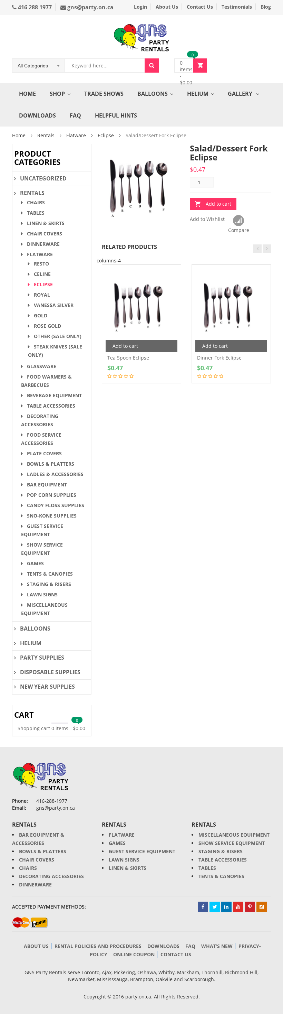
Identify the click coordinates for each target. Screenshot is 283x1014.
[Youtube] (238, 907)
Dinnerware (43, 244)
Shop (57, 93)
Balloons (152, 93)
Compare (238, 221)
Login (140, 6)
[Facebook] (203, 907)
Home (27, 93)
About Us (167, 6)
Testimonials (237, 6)
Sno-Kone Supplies (52, 515)
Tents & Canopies (50, 573)
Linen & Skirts (46, 223)
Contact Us (200, 6)
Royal (42, 294)
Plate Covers (44, 453)
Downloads (37, 115)
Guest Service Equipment (142, 851)
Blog (266, 6)
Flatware (76, 135)
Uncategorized (43, 178)
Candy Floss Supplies (55, 505)
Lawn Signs (42, 594)
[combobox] (38, 66)
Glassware (41, 366)
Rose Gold (47, 326)
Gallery (241, 93)
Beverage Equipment (54, 395)
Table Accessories (51, 405)
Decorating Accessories (51, 876)
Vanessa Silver (54, 305)
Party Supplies (42, 657)
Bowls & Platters (50, 464)
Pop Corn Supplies (51, 495)
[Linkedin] (226, 907)
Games (35, 563)
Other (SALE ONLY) (57, 336)
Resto (41, 263)
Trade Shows (104, 93)
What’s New (217, 946)
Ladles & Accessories (55, 474)
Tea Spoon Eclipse (128, 357)
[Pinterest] (250, 907)
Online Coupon (134, 954)
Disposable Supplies (50, 672)
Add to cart (218, 204)
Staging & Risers (49, 584)
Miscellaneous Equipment (234, 834)
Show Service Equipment (231, 843)
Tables (36, 213)
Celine (42, 274)
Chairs (36, 202)
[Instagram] (261, 907)
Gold (40, 315)
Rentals (46, 135)
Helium (197, 93)
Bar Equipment (47, 484)
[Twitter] (215, 907)
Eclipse (106, 135)
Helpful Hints (116, 115)
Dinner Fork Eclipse (219, 357)
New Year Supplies (47, 686)
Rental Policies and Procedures (98, 946)
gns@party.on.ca (90, 7)
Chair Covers (44, 233)
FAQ (75, 115)
